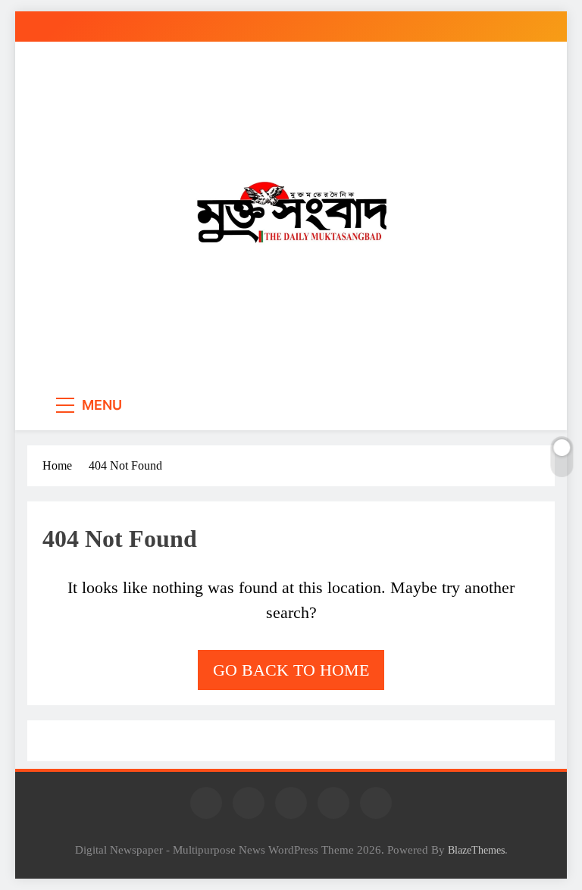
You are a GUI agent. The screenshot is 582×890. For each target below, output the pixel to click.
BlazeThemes (476, 850)
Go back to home (291, 669)
